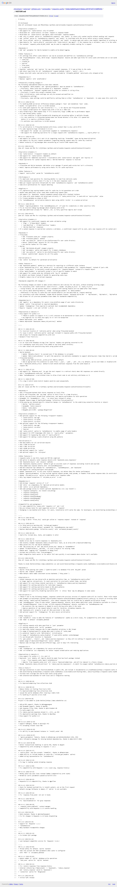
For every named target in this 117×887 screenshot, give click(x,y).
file (51, 16)
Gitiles (11, 884)
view (56, 16)
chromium (18, 9)
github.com (35, 9)
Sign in (113, 3)
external (26, 9)
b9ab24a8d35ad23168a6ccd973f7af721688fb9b (84, 9)
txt (109, 884)
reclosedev (46, 9)
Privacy (16, 884)
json (113, 884)
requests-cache (58, 9)
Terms (21, 884)
